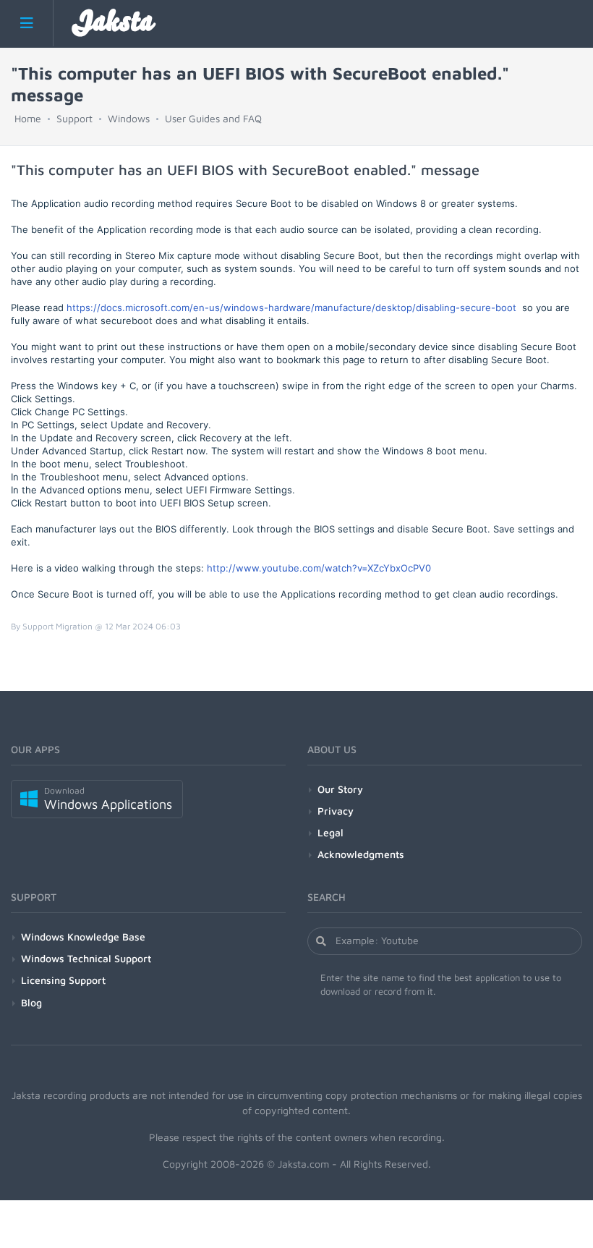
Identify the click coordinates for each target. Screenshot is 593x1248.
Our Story (340, 789)
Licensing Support (63, 980)
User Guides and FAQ (213, 118)
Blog (31, 1002)
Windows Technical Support (86, 958)
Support (74, 118)
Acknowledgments (360, 854)
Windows (129, 118)
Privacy (335, 811)
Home (27, 118)
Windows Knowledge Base (83, 936)
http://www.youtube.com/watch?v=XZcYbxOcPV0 (319, 568)
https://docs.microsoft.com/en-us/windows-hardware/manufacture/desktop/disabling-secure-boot (291, 307)
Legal (330, 832)
